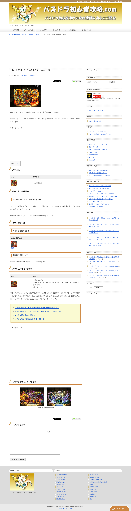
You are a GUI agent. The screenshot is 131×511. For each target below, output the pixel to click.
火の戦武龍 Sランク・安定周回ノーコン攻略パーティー (38, 311)
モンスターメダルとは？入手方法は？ (100, 186)
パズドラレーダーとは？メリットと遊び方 (101, 194)
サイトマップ (112, 1)
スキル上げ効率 (42, 30)
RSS (120, 1)
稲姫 (12, 248)
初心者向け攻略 (94, 487)
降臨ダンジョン (60, 482)
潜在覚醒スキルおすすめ (96, 477)
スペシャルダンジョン (62, 494)
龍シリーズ (59, 487)
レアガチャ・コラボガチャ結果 (98, 482)
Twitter (104, 1)
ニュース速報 (93, 491)
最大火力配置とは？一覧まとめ (98, 144)
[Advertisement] (65, 52)
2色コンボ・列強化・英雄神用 (98, 149)
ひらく (17, 163)
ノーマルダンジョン (62, 496)
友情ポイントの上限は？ (96, 206)
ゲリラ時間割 (15, 30)
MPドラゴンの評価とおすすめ (98, 173)
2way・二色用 (93, 152)
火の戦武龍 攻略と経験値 (25, 315)
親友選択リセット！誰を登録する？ (99, 204)
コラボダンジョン (61, 484)
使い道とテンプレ (86, 30)
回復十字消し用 (93, 147)
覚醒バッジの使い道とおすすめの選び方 (101, 199)
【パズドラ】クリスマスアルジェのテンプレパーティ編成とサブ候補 (104, 225)
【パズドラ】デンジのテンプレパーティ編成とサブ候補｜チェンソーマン (104, 245)
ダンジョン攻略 (28, 30)
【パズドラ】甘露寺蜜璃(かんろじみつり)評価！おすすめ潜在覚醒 (104, 219)
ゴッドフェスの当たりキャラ (97, 131)
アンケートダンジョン (62, 489)
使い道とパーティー (95, 475)
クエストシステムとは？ (96, 201)
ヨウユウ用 (92, 160)
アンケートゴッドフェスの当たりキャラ (101, 134)
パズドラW (93, 496)
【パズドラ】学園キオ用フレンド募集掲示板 (102, 261)
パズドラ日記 (93, 489)
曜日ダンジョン (60, 499)
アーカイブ (90, 287)
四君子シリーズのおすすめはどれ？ (99, 170)
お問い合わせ (95, 1)
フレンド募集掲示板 (95, 121)
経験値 (91, 484)
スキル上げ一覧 (56, 30)
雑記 (91, 499)
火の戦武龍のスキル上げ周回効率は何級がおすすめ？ (37, 308)
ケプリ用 (91, 157)
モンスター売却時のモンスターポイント (101, 175)
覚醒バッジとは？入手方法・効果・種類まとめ (103, 196)
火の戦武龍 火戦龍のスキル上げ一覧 (30, 319)
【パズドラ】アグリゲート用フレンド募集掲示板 (103, 266)
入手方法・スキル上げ (28, 75)
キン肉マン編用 (93, 155)
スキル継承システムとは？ (97, 191)
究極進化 (92, 494)
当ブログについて (84, 1)
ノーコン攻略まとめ (70, 30)
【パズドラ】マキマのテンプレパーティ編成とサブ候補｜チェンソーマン (104, 238)
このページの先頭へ (119, 509)
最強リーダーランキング (96, 110)
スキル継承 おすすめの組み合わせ (99, 188)
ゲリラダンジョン (61, 491)
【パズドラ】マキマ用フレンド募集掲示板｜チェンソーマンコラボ (104, 232)
